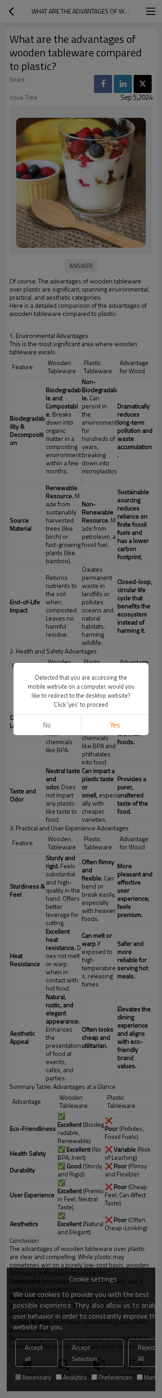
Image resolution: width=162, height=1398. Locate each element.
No (47, 725)
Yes (115, 725)
